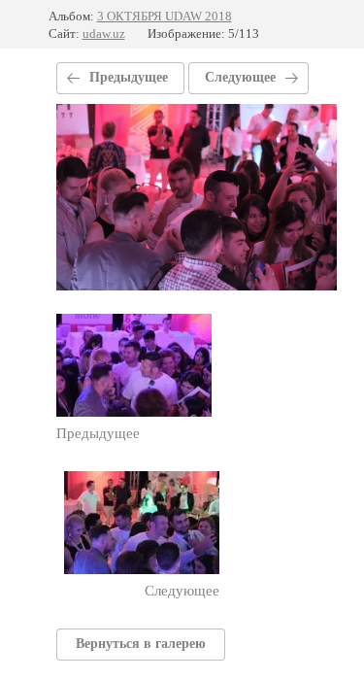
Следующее (240, 77)
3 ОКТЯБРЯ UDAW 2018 (164, 16)
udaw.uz (104, 33)
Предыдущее (128, 77)
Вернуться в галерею (141, 643)
